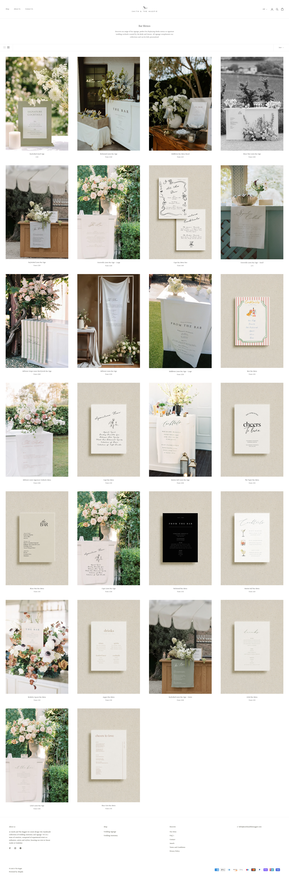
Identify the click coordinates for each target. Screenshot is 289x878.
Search (172, 843)
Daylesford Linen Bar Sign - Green (180, 697)
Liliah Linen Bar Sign (37, 806)
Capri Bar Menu (108, 480)
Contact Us (29, 9)
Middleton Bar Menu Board (180, 154)
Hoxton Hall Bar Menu (252, 588)
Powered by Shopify (16, 872)
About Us (17, 9)
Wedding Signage (110, 832)
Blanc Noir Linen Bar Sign (252, 154)
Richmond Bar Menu (180, 588)
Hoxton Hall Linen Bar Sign (180, 480)
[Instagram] (15, 848)
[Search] (277, 9)
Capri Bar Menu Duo (180, 262)
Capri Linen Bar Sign (109, 588)
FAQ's (172, 835)
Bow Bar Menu (252, 371)
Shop (7, 9)
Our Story (173, 832)
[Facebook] (10, 848)
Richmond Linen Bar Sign (108, 154)
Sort (280, 47)
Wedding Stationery (111, 835)
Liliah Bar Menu (252, 697)
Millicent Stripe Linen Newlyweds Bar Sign (36, 371)
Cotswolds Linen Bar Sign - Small (252, 263)
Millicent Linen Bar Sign (108, 371)
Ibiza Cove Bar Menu (109, 805)
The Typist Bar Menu (252, 480)
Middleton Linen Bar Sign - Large (180, 371)
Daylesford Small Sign (37, 154)
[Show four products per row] (8, 47)
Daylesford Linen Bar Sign (37, 262)
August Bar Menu (109, 697)
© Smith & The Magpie (15, 869)
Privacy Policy (175, 851)
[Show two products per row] (4, 47)
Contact (172, 839)
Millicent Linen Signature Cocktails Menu (37, 480)
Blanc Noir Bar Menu (37, 588)
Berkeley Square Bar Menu (37, 697)
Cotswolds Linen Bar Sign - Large (108, 262)
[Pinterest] (20, 848)
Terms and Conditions (177, 847)
